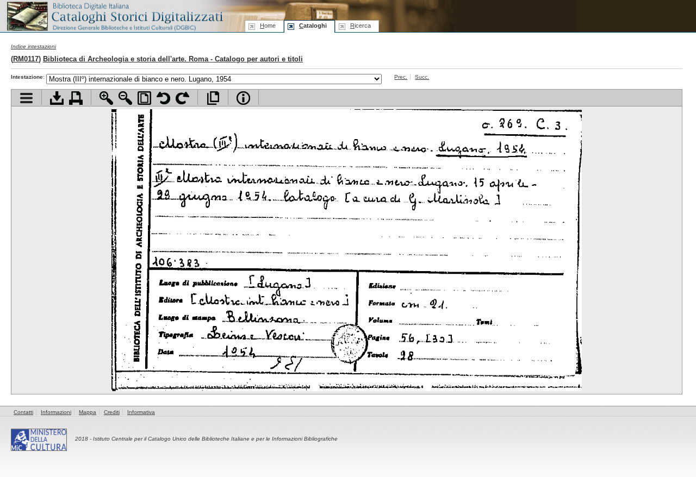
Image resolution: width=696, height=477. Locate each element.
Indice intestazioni (33, 46)
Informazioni (56, 412)
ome (268, 25)
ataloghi (313, 25)
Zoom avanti (106, 98)
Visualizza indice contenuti (26, 98)
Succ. (422, 77)
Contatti (23, 412)
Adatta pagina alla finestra (144, 98)
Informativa (141, 412)
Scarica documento (57, 98)
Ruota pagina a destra (182, 98)
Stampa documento (76, 98)
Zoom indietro (125, 98)
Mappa (87, 412)
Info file (243, 98)
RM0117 (26, 59)
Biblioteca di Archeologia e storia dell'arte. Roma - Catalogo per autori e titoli (173, 59)
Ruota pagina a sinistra (163, 98)
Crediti (112, 412)
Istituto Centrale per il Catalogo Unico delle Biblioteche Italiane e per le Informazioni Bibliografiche (215, 439)
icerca (360, 25)
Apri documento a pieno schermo (213, 98)
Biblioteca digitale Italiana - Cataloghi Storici (114, 15)
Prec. (400, 77)
